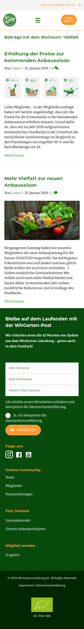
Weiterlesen (14, 155)
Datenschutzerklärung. (47, 407)
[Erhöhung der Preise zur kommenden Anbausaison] (42, 87)
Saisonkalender (18, 520)
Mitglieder (13, 486)
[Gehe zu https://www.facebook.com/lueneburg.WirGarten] (19, 455)
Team (9, 477)
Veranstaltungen (19, 494)
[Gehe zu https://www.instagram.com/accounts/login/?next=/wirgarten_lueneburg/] (9, 455)
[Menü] (38, 20)
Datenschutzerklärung (50, 585)
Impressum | (27, 585)
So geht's (12, 555)
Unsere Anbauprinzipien (25, 529)
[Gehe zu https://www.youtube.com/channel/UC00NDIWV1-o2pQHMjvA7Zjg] (28, 455)
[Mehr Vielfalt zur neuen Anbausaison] (42, 220)
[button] (23, 430)
